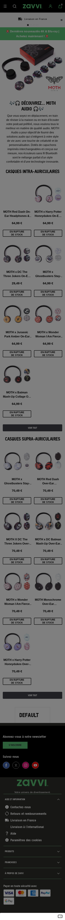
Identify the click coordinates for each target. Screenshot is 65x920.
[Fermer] (60, 916)
